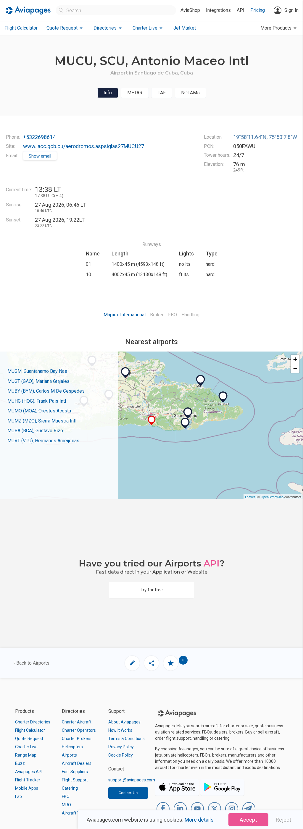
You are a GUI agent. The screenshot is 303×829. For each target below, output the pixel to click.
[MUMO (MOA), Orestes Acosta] (200, 380)
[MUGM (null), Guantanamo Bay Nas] (185, 423)
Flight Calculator (21, 28)
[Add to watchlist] (170, 663)
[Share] (151, 663)
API (240, 10)
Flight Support (75, 780)
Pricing (257, 10)
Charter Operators (79, 730)
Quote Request (29, 738)
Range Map (25, 755)
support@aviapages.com (131, 780)
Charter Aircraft (76, 722)
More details (199, 820)
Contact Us (128, 793)
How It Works (120, 730)
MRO (66, 804)
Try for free (152, 589)
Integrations (218, 10)
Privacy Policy (121, 746)
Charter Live (26, 746)
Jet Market (184, 28)
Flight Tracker (27, 780)
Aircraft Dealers (76, 763)
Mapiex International (125, 315)
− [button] (295, 368)
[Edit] (132, 663)
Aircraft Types (75, 813)
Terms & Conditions (126, 738)
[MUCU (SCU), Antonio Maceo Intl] (152, 420)
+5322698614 (39, 137)
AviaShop (190, 10)
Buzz (20, 763)
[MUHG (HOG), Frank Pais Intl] (125, 372)
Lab (18, 796)
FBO (66, 796)
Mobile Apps (26, 788)
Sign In (291, 10)
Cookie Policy (120, 755)
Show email (40, 156)
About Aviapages (124, 722)
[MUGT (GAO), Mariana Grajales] (188, 413)
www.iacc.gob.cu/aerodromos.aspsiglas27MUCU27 (83, 146)
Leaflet (250, 496)
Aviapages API (28, 771)
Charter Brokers (76, 738)
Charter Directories (32, 722)
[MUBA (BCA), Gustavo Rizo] (223, 397)
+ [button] (295, 359)
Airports (69, 755)
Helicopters (72, 746)
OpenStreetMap (272, 496)
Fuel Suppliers (75, 771)
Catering (70, 788)
